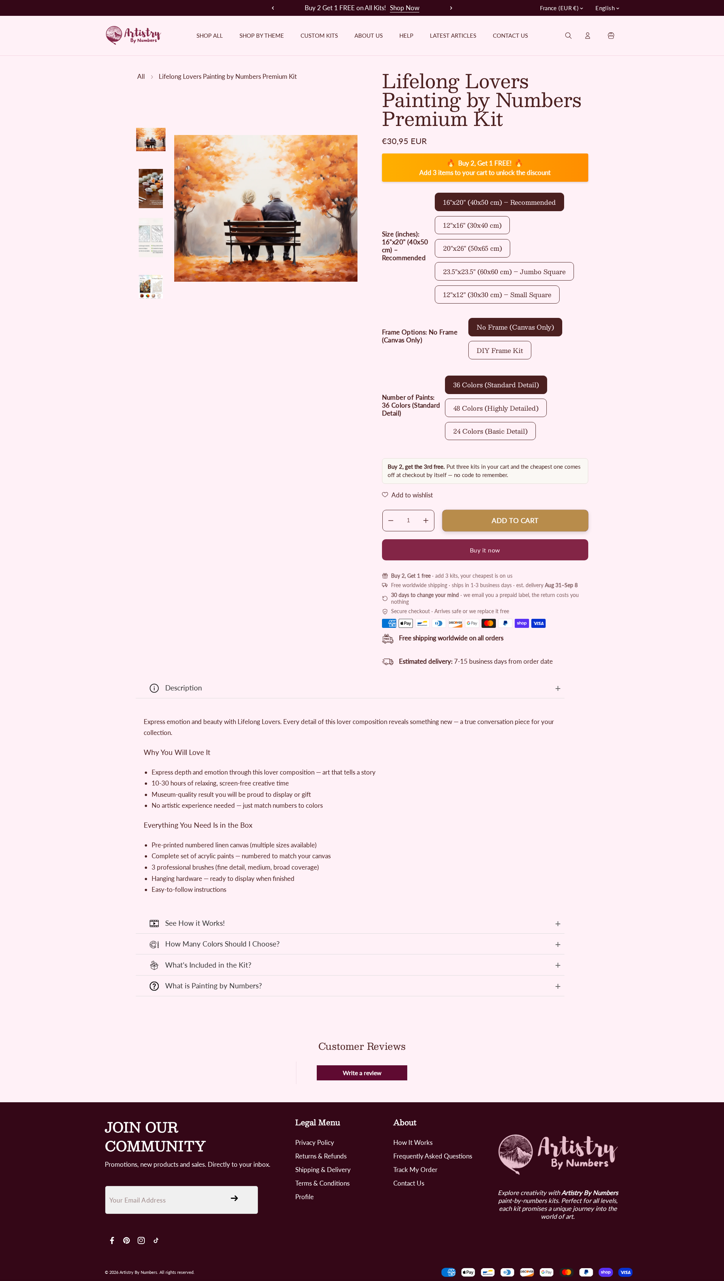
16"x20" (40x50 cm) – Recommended (499, 201)
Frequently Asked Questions (432, 1156)
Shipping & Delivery (323, 1170)
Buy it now (485, 549)
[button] (448, 8)
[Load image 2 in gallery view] (151, 188)
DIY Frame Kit (500, 350)
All (141, 76)
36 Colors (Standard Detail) (496, 384)
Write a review (362, 1072)
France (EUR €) (559, 8)
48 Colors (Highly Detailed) (495, 407)
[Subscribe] (234, 1198)
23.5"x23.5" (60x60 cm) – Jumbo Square (504, 271)
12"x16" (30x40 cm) (472, 225)
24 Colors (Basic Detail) (490, 431)
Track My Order (415, 1170)
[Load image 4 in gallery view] (151, 286)
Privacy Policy (314, 1142)
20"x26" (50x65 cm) (472, 248)
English (605, 8)
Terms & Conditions (322, 1183)
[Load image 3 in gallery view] (151, 237)
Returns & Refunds (321, 1156)
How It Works (413, 1142)
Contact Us (408, 1183)
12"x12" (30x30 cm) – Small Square (497, 294)
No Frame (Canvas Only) (515, 327)
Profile (304, 1197)
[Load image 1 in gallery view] (151, 139)
